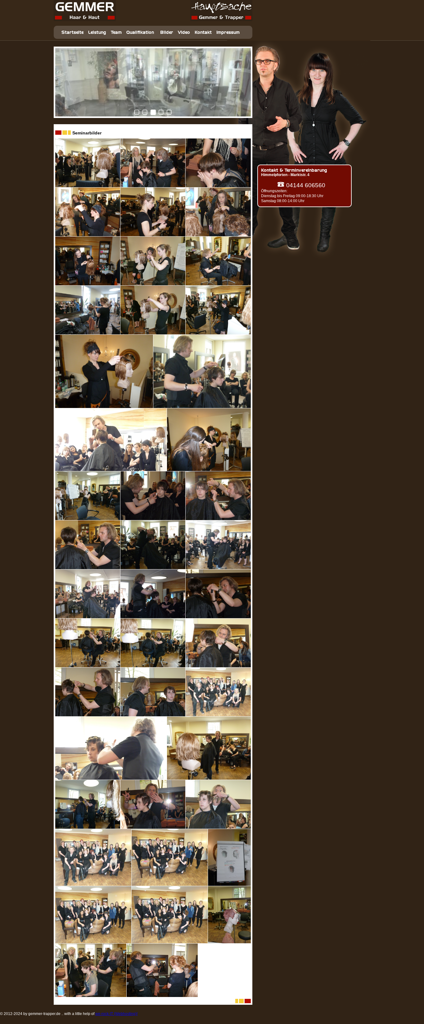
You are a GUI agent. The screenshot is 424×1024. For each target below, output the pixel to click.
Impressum (228, 32)
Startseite (72, 32)
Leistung (97, 32)
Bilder (166, 32)
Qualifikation (140, 32)
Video (184, 32)
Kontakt (203, 32)
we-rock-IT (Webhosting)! (116, 1014)
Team (116, 32)
